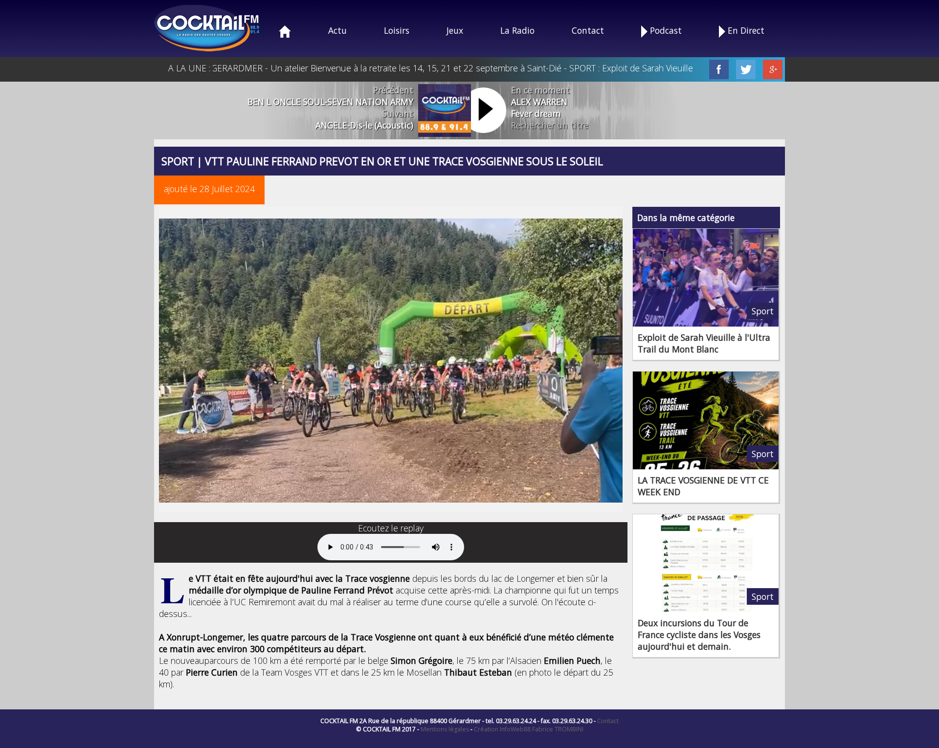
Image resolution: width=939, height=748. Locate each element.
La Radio (517, 30)
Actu (337, 30)
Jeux (455, 30)
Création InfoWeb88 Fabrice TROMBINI (528, 729)
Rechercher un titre (549, 125)
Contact (588, 30)
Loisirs (396, 30)
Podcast (665, 30)
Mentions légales (445, 729)
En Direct (744, 30)
